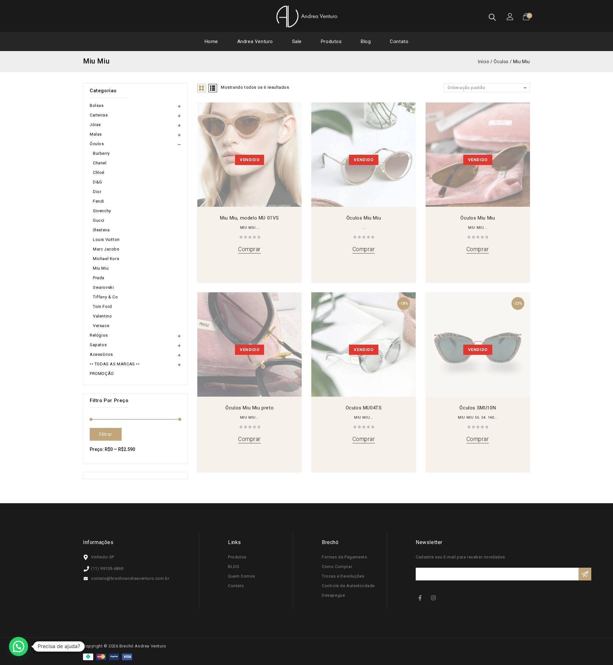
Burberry (101, 153)
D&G (97, 182)
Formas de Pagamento (344, 557)
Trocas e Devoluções (343, 576)
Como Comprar (337, 566)
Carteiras (99, 115)
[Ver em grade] (201, 88)
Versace (101, 325)
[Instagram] (434, 597)
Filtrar (105, 434)
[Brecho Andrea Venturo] (306, 16)
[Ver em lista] (212, 88)
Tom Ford (102, 306)
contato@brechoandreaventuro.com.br (130, 578)
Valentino (102, 316)
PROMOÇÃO (102, 373)
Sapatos (98, 344)
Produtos (331, 41)
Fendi (98, 201)
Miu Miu (101, 268)
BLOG (233, 566)
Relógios (99, 335)
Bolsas (97, 105)
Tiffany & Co (105, 297)
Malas (96, 134)
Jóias (95, 124)
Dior (97, 191)
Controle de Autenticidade (348, 585)
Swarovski (103, 287)
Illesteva (101, 230)
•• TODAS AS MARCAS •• (115, 364)
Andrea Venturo (255, 41)
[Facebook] (421, 597)
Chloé (98, 172)
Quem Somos (241, 576)
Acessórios (101, 354)
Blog (366, 41)
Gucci (98, 220)
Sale (297, 41)
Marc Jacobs (106, 249)
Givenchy (102, 210)
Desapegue (333, 595)
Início (483, 61)
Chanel (100, 163)
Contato (399, 41)
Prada (98, 277)
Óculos (501, 61)
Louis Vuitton (106, 239)
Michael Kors (106, 258)
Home (211, 41)
